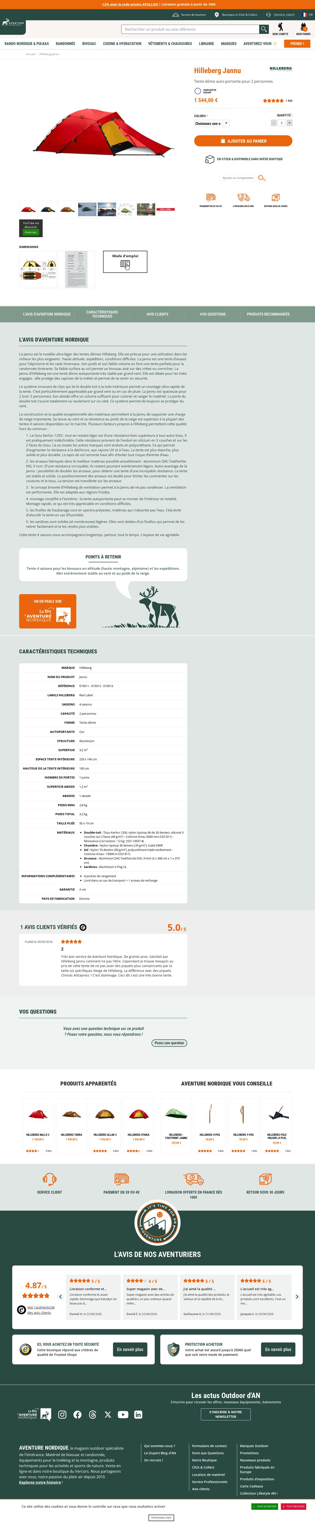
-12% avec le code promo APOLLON (129, 4)
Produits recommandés (268, 314)
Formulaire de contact (209, 1446)
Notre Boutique (204, 1460)
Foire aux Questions (208, 1453)
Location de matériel (208, 1474)
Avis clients (201, 1489)
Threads (92, 1414)
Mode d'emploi (125, 256)
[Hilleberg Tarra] (71, 1126)
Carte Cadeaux (251, 1486)
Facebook (77, 1414)
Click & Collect (203, 1467)
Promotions (249, 1453)
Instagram (62, 1414)
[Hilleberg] (280, 69)
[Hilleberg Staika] (138, 1126)
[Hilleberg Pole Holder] (277, 1126)
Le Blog (34, 1414)
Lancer (264, 29)
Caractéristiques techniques (102, 314)
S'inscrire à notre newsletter (225, 1414)
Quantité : (284, 115)
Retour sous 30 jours (275, 206)
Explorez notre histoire (40, 1482)
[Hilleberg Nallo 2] (38, 1126)
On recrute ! (153, 1460)
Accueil (30, 54)
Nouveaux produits (255, 1460)
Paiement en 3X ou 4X (211, 206)
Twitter (108, 1414)
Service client (49, 1192)
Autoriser (31, 232)
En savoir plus (130, 1349)
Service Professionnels (209, 1482)
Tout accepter (266, 1506)
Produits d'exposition (257, 1479)
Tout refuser (295, 1506)
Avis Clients (157, 314)
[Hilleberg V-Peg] (210, 1126)
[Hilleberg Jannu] (28, 209)
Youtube (123, 1414)
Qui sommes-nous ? (159, 1446)
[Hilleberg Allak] (105, 1126)
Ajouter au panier (247, 141)
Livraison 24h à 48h (243, 206)
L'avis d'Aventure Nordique (47, 314)
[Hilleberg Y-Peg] (243, 1126)
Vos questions (213, 314)
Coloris (200, 116)
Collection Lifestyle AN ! (259, 1493)
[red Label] (165, 209)
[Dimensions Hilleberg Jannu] (37, 269)
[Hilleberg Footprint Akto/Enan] (176, 1126)
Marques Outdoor (254, 1446)
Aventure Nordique (43, 1448)
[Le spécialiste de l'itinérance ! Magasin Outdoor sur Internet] (13, 22)
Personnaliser (161, 1517)
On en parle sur (48, 601)
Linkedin (138, 1414)
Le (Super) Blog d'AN (160, 1453)
